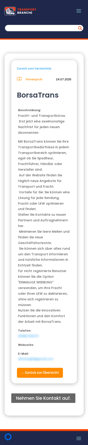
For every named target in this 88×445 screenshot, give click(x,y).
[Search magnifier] (80, 28)
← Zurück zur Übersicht (40, 372)
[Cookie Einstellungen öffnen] (8, 439)
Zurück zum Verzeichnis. (34, 68)
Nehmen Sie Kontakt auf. (43, 398)
